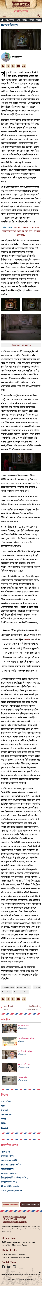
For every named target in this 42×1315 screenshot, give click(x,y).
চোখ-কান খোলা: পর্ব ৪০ (11, 1164)
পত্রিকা (4, 1254)
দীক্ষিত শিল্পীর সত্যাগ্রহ (10, 1186)
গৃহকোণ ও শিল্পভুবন (24, 1064)
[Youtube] (8, 1266)
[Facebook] (3, 1266)
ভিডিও (25, 20)
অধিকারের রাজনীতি (9, 1160)
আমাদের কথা (12, 1254)
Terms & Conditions (10, 1257)
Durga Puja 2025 (23, 987)
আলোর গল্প (6, 1152)
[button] (3, 66)
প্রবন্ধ (18, 20)
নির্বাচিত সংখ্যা (7, 1242)
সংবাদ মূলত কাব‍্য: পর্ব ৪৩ (11, 1190)
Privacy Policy (24, 1257)
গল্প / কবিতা (9, 20)
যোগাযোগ (21, 1254)
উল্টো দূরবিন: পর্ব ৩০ (10, 1182)
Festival (37, 987)
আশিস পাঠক (23, 1080)
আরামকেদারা (6, 1114)
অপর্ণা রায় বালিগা (24, 1067)
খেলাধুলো (31, 1242)
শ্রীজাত (22, 1041)
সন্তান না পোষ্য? (7, 1156)
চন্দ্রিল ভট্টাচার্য (23, 1028)
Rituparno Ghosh (21, 992)
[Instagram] (14, 1266)
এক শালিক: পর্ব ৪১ (24, 1025)
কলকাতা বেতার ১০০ (9, 1173)
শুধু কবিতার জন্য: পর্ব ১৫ (26, 1038)
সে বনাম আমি (22, 1077)
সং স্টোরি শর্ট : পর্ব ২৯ (25, 1051)
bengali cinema (8, 987)
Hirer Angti (6, 992)
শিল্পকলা (4, 1110)
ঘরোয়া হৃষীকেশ (7, 1169)
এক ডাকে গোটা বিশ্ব (21, 11)
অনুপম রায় (23, 1054)
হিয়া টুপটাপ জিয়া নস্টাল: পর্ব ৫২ (14, 1177)
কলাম (32, 20)
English (4, 1128)
